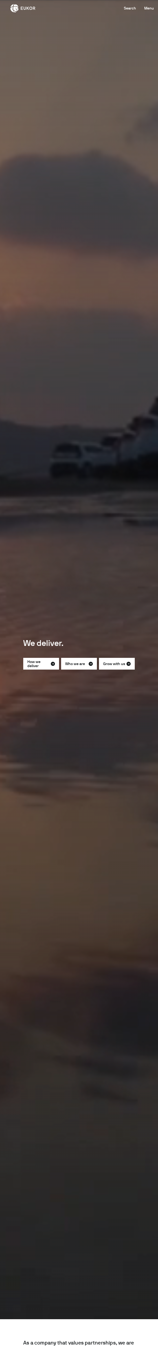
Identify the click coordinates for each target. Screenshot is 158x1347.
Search (130, 8)
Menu (149, 8)
